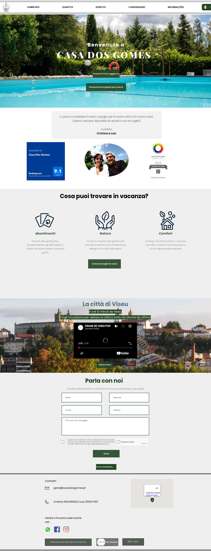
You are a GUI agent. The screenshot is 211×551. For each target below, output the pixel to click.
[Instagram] (66, 529)
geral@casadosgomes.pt (70, 488)
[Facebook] (57, 529)
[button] (133, 542)
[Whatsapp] (48, 529)
